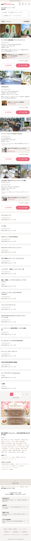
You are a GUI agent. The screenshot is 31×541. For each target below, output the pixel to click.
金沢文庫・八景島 (12, 452)
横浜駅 (2, 441)
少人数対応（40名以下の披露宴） (7, 464)
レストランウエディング (6, 457)
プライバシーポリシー (22, 529)
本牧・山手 (24, 450)
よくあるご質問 (25, 534)
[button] (15, 499)
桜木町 (10, 450)
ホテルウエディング (5, 459)
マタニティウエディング (6, 467)
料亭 (13, 457)
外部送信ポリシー (8, 531)
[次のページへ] (23, 394)
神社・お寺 (23, 457)
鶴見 (25, 443)
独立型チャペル (15, 465)
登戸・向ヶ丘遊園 (20, 452)
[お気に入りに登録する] (28, 37)
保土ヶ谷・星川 (8, 445)
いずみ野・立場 (4, 450)
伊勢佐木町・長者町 (16, 450)
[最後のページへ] (26, 394)
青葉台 (27, 446)
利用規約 (10, 529)
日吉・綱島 (19, 445)
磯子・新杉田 (11, 446)
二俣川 (2, 445)
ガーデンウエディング (24, 464)
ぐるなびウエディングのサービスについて (11, 534)
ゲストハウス (13, 459)
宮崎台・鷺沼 (17, 439)
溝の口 (12, 439)
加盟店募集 (24, 531)
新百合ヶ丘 (7, 439)
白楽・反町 (17, 448)
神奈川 (26, 486)
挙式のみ (21, 465)
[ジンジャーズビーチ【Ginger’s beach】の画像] (15, 125)
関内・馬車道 (22, 441)
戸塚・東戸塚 (4, 448)
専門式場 (18, 457)
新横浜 (14, 445)
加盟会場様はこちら (17, 531)
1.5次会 (17, 464)
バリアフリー (15, 467)
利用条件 (15, 529)
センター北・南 (25, 445)
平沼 (13, 441)
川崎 (2, 439)
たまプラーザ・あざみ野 (20, 446)
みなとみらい (8, 441)
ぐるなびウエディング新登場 (7, 469)
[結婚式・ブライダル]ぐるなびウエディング (9, 486)
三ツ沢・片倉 (11, 448)
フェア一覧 (24, 65)
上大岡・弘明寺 (4, 446)
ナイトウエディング (6, 465)
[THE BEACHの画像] (15, 78)
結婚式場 (22, 486)
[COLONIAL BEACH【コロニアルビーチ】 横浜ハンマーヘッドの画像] (15, 171)
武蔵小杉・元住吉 (24, 439)
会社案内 (5, 529)
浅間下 (17, 441)
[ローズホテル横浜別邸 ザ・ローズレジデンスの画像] (15, 31)
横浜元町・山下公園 (11, 443)
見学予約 (9, 65)
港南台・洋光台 (4, 452)
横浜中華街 (3, 443)
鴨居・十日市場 (24, 448)
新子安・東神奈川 (19, 443)
